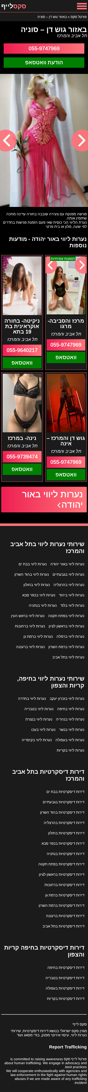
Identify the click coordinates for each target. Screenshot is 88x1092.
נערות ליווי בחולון (36, 585)
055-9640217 (22, 350)
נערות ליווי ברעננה (30, 647)
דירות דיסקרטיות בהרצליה (64, 823)
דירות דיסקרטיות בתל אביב (63, 926)
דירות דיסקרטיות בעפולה (65, 988)
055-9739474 (22, 457)
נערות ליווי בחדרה (32, 698)
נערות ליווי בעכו (43, 729)
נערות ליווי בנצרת (38, 719)
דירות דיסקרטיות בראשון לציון (61, 874)
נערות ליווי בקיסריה (37, 740)
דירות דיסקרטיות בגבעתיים (63, 802)
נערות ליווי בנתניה (43, 605)
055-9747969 (44, 48)
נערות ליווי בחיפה (70, 709)
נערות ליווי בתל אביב (68, 657)
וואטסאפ (66, 357)
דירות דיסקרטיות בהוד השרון (62, 812)
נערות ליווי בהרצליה (69, 585)
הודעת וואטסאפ (44, 62)
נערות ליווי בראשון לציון (66, 626)
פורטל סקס (79, 17)
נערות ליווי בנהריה (70, 719)
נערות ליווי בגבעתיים (68, 574)
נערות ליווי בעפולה (69, 740)
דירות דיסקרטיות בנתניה (65, 854)
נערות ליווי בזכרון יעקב (67, 698)
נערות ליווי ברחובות (30, 626)
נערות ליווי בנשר (71, 729)
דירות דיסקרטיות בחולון (66, 833)
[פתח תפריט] (82, 6)
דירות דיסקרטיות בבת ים (65, 792)
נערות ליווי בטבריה (39, 709)
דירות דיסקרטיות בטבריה (64, 978)
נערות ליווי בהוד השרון (31, 574)
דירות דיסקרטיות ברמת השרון (61, 905)
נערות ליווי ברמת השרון (66, 647)
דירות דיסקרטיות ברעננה (65, 916)
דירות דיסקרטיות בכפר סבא (63, 843)
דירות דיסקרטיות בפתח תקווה (61, 864)
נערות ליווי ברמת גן (38, 636)
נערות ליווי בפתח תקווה (66, 616)
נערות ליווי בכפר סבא (38, 595)
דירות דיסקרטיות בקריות (65, 998)
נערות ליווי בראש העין (27, 616)
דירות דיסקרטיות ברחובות (64, 885)
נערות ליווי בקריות (70, 750)
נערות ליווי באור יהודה (52, 499)
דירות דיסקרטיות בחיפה (65, 967)
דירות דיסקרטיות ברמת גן (64, 895)
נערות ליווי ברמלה (70, 636)
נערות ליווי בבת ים (33, 564)
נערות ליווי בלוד (72, 605)
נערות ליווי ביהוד (71, 595)
